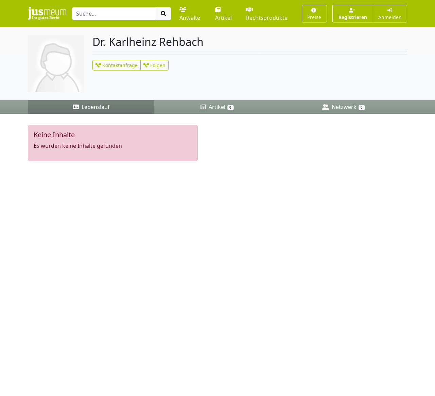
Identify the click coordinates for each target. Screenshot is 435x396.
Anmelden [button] (390, 17)
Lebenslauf (95, 107)
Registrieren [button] (352, 17)
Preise (314, 17)
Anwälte (189, 17)
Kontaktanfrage (119, 65)
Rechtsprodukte (267, 17)
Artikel (223, 17)
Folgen (157, 65)
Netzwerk (346, 107)
